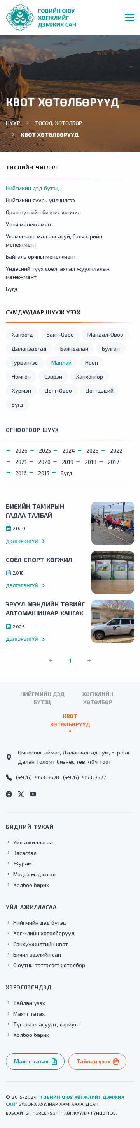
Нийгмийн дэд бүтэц (32, 188)
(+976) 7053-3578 (37, 777)
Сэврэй (53, 376)
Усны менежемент (30, 224)
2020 (44, 461)
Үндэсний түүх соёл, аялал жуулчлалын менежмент (58, 272)
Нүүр (13, 123)
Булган (111, 348)
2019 (68, 461)
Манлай (61, 362)
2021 (21, 461)
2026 (21, 450)
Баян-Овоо (60, 334)
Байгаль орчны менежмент (41, 256)
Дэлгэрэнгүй (22, 541)
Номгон (21, 376)
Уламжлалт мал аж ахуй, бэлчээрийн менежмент (54, 240)
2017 (113, 461)
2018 (90, 461)
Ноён (91, 362)
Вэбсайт (16, 1113)
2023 (92, 450)
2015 (43, 473)
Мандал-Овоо (105, 334)
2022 (116, 450)
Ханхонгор (89, 376)
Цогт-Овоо (58, 390)
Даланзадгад (29, 348)
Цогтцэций (100, 390)
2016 (21, 473)
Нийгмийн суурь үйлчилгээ (40, 200)
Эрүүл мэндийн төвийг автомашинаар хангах (45, 608)
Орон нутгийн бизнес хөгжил (43, 212)
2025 (45, 450)
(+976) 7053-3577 (84, 777)
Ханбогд (22, 334)
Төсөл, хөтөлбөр (58, 123)
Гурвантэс (25, 362)
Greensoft (48, 1113)
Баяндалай (74, 348)
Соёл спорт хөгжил (39, 559)
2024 (68, 450)
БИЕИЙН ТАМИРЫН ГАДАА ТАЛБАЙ (35, 510)
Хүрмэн (21, 390)
